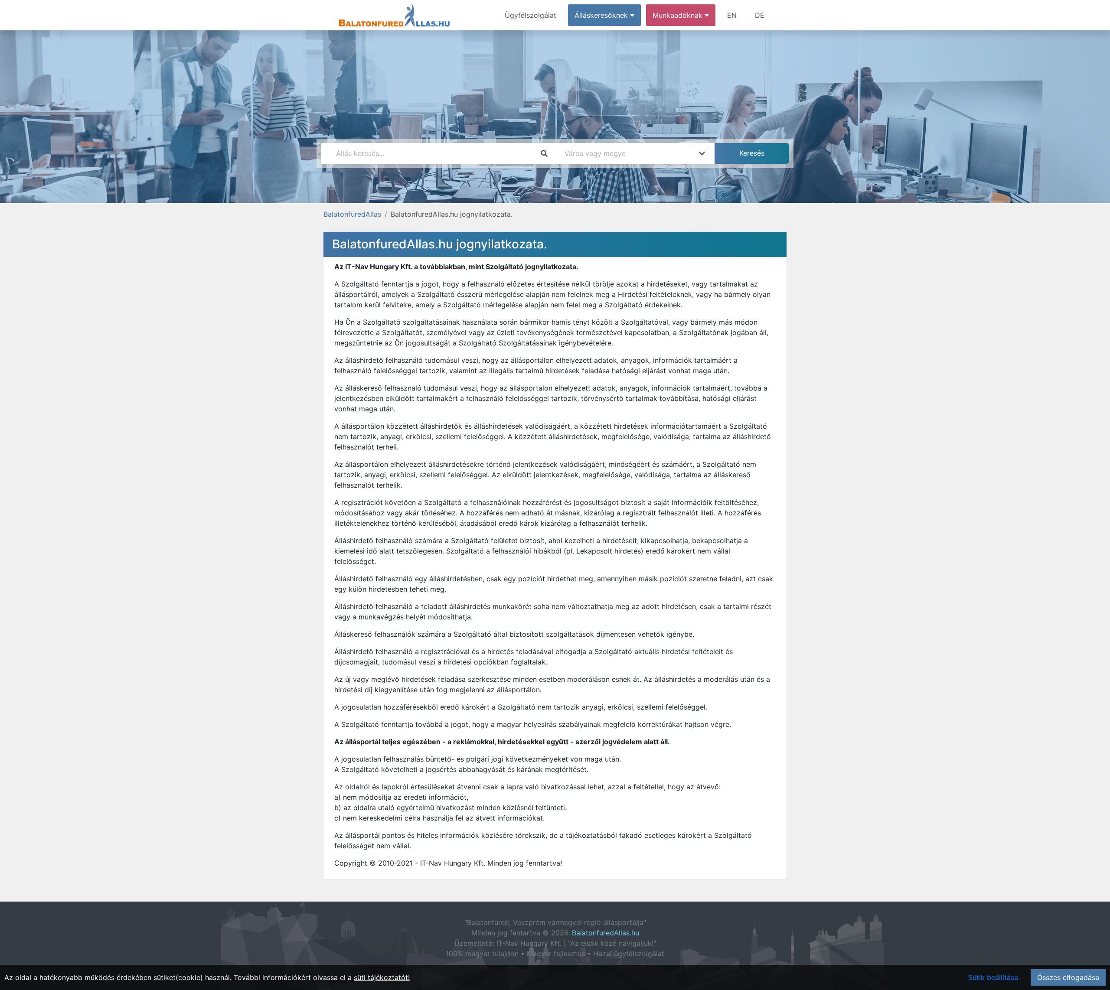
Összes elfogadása (1068, 977)
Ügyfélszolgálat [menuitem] (530, 15)
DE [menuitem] (759, 15)
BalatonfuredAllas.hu (605, 932)
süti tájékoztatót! (382, 977)
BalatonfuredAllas (352, 214)
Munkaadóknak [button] (679, 15)
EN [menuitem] (732, 15)
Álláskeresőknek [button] (602, 15)
